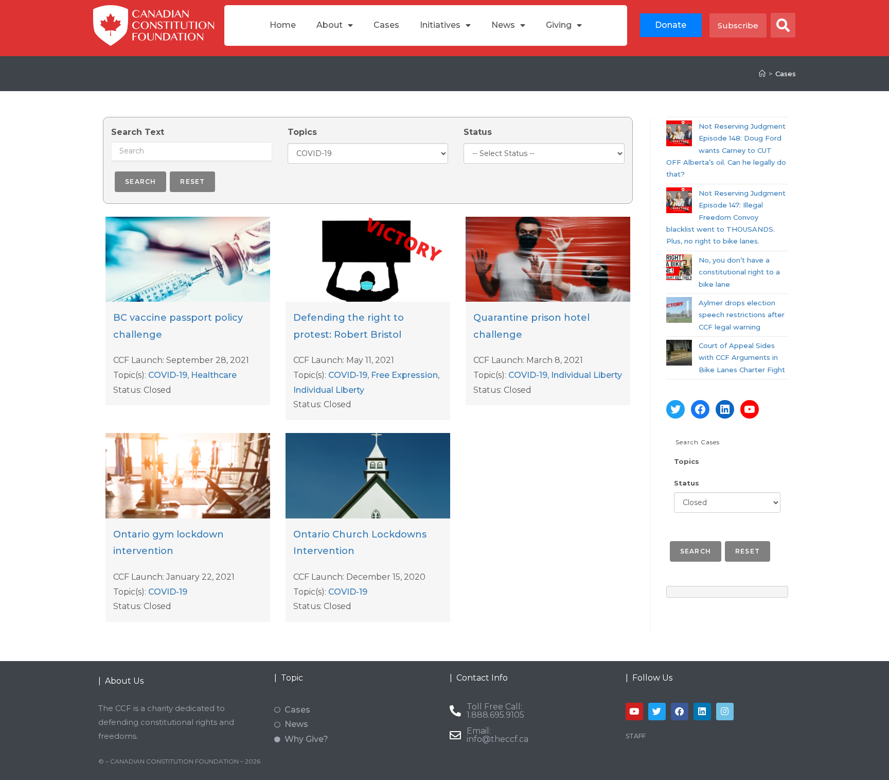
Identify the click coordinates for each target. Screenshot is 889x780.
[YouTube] (749, 409)
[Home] (762, 74)
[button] (783, 25)
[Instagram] (725, 711)
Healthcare (214, 375)
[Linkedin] (702, 711)
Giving (559, 25)
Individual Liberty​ (328, 390)
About (329, 25)
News (503, 25)
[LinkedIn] (725, 409)
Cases (386, 25)
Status (478, 132)
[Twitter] (675, 409)
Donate (670, 25)
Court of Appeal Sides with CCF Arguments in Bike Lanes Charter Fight (742, 357)
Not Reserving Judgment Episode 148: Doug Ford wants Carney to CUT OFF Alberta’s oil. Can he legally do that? (726, 150)
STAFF (636, 736)
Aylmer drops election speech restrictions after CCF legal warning (742, 315)
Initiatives (440, 25)
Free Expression (404, 375)
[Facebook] (700, 409)
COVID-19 (167, 375)
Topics (302, 132)
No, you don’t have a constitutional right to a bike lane (739, 272)
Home (283, 25)
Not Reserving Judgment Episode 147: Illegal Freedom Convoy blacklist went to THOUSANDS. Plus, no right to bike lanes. (726, 217)
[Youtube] (634, 711)
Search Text (137, 132)
